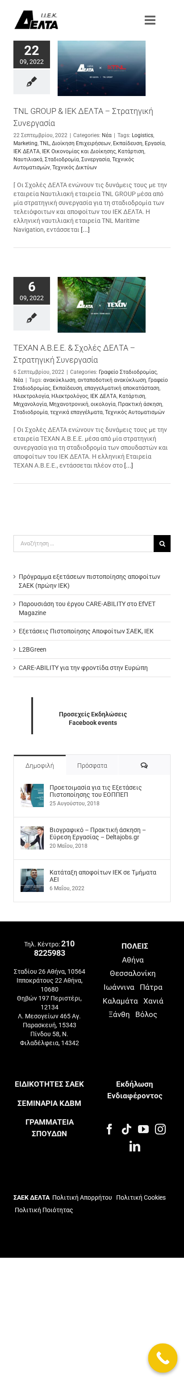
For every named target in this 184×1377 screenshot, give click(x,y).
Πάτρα (151, 987)
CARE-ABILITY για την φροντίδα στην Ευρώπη (83, 667)
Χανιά (153, 1000)
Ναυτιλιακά (27, 159)
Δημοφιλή (39, 765)
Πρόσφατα (92, 765)
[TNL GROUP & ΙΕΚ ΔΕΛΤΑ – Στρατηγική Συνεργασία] (102, 68)
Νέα (107, 135)
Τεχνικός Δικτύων (74, 167)
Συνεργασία (95, 159)
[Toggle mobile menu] (151, 20)
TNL (45, 143)
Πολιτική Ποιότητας (43, 1210)
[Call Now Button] (163, 1358)
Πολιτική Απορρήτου (82, 1197)
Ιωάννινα (119, 987)
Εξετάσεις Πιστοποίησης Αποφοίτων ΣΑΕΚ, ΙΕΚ (86, 631)
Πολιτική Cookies (141, 1197)
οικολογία (103, 404)
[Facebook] (109, 1129)
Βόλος (146, 1014)
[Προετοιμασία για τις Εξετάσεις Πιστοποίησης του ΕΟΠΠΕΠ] (32, 788)
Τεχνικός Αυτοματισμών (135, 412)
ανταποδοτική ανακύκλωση (112, 380)
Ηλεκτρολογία (31, 396)
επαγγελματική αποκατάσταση (121, 388)
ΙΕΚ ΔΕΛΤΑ (26, 151)
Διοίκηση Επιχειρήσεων (81, 143)
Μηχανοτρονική (68, 404)
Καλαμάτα (120, 1000)
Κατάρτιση (131, 151)
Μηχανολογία (30, 404)
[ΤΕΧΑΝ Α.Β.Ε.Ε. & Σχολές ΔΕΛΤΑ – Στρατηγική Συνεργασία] (102, 304)
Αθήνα (133, 959)
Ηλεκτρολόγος (69, 396)
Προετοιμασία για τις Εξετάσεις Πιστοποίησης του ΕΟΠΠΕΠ (96, 791)
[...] (85, 229)
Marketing (25, 143)
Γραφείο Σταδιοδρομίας (128, 372)
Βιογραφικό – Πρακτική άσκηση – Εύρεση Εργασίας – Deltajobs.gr (98, 833)
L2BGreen (32, 649)
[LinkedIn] (135, 1146)
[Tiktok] (126, 1129)
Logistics (142, 135)
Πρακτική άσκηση (140, 404)
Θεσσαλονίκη (133, 973)
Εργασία (155, 143)
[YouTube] (143, 1129)
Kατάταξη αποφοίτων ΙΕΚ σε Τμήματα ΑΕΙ (103, 876)
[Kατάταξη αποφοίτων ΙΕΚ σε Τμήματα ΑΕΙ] (32, 873)
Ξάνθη (119, 1014)
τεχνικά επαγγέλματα (76, 412)
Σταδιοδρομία (62, 159)
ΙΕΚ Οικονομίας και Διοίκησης (79, 151)
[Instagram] (160, 1129)
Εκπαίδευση (127, 143)
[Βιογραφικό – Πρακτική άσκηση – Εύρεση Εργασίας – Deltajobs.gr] (32, 830)
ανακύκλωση (59, 380)
